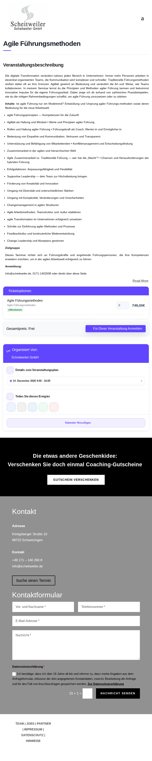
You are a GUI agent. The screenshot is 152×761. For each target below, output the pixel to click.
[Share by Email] (53, 407)
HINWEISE (33, 741)
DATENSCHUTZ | (33, 735)
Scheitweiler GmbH (25, 357)
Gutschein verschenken (76, 479)
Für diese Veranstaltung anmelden (117, 328)
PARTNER (44, 723)
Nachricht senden (118, 693)
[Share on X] (21, 407)
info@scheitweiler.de (27, 566)
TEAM (19, 723)
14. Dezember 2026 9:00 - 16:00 (31, 380)
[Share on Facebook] (11, 407)
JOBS (30, 723)
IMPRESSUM (33, 729)
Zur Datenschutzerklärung (106, 684)
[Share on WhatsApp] (43, 407)
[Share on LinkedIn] (32, 407)
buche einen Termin (33, 580)
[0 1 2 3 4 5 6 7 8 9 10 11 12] (123, 305)
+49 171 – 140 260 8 (27, 560)
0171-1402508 (42, 273)
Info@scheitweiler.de (18, 273)
